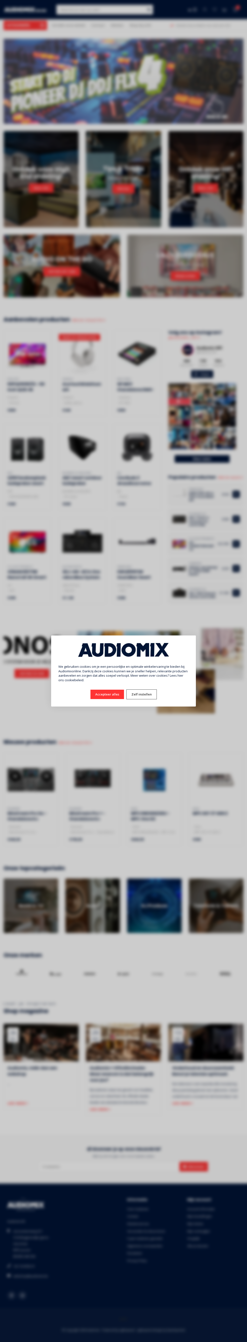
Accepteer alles (107, 694)
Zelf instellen (141, 694)
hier (180, 675)
